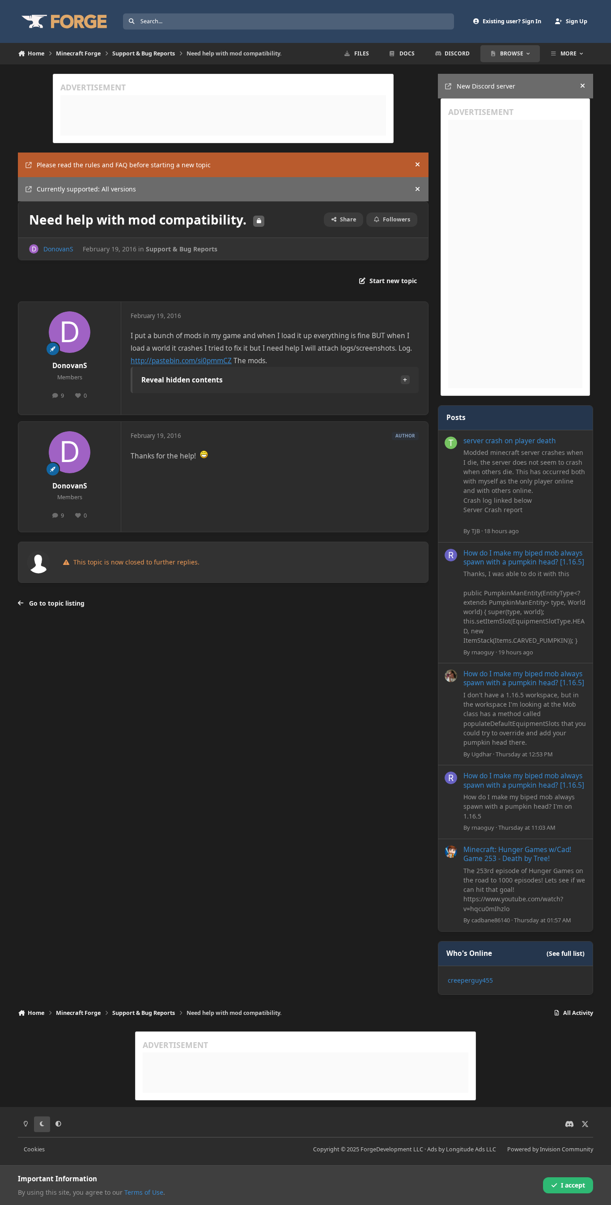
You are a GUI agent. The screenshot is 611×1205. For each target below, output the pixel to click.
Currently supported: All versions (86, 189)
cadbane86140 (490, 920)
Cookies (34, 1149)
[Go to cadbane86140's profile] (451, 851)
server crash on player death (509, 441)
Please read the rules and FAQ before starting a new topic (124, 165)
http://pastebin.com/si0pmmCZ (181, 360)
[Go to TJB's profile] (451, 443)
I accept (573, 1185)
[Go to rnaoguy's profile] (451, 555)
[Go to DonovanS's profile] (33, 249)
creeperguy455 (470, 980)
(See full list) (566, 953)
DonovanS (58, 249)
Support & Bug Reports (181, 249)
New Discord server (486, 86)
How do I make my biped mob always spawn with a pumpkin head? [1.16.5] (523, 557)
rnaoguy (482, 652)
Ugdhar (481, 754)
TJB (475, 531)
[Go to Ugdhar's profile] (451, 676)
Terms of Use (143, 1192)
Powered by (550, 1149)
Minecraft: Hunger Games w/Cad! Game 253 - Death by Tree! (517, 854)
